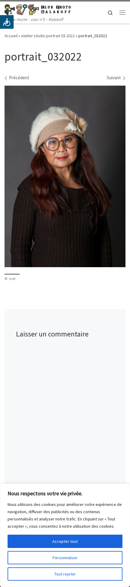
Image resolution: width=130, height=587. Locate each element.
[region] (65, 535)
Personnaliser (65, 557)
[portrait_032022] (65, 176)
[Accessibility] (7, 22)
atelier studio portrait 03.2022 (48, 35)
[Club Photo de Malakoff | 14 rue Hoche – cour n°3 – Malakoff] (38, 9)
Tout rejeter (65, 574)
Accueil (11, 35)
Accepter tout (65, 541)
